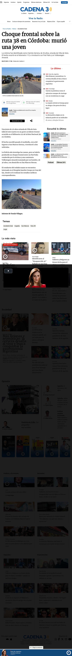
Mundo (51, 101)
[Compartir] (31, 120)
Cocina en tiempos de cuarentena (21, 21)
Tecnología (52, 88)
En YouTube (55, 2)
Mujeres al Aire (51, 21)
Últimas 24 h (46, 2)
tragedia (17, 226)
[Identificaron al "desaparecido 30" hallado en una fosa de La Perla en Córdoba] (40, 248)
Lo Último (23, 13)
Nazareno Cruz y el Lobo (38, 21)
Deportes (6, 2)
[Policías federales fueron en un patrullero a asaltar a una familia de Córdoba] (15, 251)
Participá (64, 2)
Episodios (11, 114)
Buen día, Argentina (54, 74)
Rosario (47, 13)
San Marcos (25, 226)
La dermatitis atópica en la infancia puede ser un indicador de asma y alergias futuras (56, 117)
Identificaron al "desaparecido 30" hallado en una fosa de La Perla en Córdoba (39, 264)
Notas (9, 21)
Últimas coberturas (36, 2)
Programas (26, 2)
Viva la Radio (36, 18)
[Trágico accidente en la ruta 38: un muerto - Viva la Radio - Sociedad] (5, 112)
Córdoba (39, 13)
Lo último (56, 68)
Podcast (51, 162)
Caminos (13, 2)
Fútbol (53, 257)
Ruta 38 (33, 226)
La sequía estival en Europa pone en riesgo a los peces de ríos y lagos (57, 105)
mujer (5, 229)
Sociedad (51, 113)
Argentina (31, 13)
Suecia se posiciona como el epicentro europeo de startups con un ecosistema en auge (56, 93)
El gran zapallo (61, 21)
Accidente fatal (8, 226)
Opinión (19, 2)
